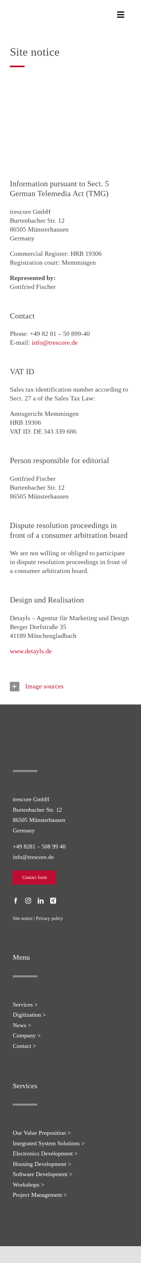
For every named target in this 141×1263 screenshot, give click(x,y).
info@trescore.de (55, 342)
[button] (70, 687)
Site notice (22, 918)
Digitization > (29, 1014)
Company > (27, 1035)
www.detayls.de (31, 651)
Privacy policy (49, 918)
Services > (25, 1004)
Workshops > (28, 1184)
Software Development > (42, 1174)
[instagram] (28, 901)
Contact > (24, 1046)
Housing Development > (42, 1164)
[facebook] (16, 901)
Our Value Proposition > (42, 1133)
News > (22, 1025)
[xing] (53, 901)
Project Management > (40, 1195)
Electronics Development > (45, 1153)
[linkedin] (41, 901)
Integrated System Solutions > (49, 1143)
